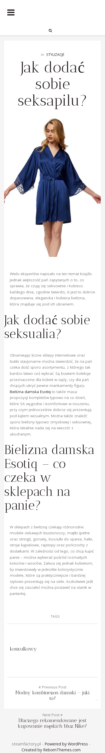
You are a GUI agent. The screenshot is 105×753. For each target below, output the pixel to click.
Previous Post (52, 692)
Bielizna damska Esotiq (30, 391)
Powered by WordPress (66, 744)
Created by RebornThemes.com (51, 749)
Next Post (52, 720)
